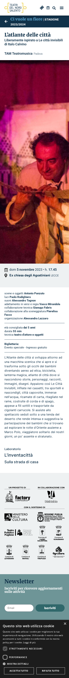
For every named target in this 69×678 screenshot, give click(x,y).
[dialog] (34, 649)
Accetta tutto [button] (19, 670)
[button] (54, 8)
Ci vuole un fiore (26, 19)
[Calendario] (48, 7)
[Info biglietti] (42, 7)
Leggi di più (29, 642)
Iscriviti (50, 608)
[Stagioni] (6, 21)
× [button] (64, 623)
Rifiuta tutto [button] (50, 670)
